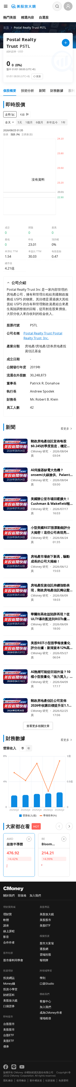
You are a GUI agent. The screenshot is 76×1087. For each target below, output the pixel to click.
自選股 (44, 17)
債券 (6, 1046)
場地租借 (45, 1018)
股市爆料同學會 (13, 960)
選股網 (44, 949)
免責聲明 (63, 1080)
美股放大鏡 (10, 1000)
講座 (6, 925)
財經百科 (9, 994)
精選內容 (27, 17)
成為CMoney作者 (51, 1012)
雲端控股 (45, 954)
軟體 (6, 919)
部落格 (22, 895)
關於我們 (9, 895)
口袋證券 (9, 1006)
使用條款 (21, 1080)
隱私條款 (8, 1080)
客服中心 (45, 1001)
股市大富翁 (47, 943)
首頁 (6, 27)
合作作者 (9, 942)
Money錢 (9, 983)
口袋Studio (47, 983)
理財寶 (7, 914)
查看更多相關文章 (38, 726)
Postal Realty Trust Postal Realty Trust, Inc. (43, 335)
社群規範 (50, 1080)
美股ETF (8, 1040)
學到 (42, 978)
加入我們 (35, 895)
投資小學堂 (10, 989)
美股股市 (9, 1029)
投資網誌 (9, 978)
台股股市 (9, 1024)
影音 (6, 936)
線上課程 (9, 931)
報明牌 (44, 960)
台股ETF (8, 1035)
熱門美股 (9, 17)
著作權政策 (36, 1080)
